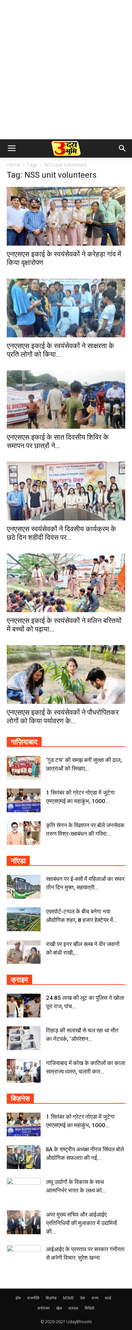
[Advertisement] (66, 69)
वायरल (73, 1308)
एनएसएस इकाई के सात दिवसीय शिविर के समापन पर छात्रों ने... (58, 441)
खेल (59, 1308)
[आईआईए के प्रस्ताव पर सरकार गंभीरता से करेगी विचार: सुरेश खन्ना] (24, 1257)
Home (13, 164)
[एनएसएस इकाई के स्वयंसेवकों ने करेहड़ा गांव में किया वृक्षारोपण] (66, 216)
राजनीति (33, 1298)
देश (82, 1298)
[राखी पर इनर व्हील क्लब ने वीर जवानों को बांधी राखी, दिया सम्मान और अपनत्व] (24, 952)
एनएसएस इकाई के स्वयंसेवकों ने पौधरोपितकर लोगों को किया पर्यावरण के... (63, 716)
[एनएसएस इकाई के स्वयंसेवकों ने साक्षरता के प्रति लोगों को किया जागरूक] (66, 308)
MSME (68, 1298)
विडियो (89, 1308)
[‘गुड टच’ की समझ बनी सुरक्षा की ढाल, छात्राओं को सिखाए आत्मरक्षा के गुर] (24, 768)
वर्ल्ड (108, 1298)
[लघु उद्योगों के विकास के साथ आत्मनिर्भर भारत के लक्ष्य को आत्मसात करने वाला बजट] (24, 1190)
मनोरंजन (44, 1308)
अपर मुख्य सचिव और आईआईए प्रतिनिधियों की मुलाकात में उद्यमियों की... (81, 1223)
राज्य (94, 1298)
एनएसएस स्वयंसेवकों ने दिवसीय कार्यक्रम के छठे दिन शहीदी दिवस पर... (61, 533)
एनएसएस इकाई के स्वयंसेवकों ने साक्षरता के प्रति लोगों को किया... (60, 350)
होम (18, 1298)
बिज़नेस (51, 1298)
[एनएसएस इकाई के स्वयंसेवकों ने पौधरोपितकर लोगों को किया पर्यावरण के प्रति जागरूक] (66, 674)
